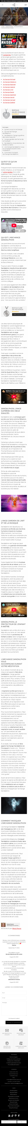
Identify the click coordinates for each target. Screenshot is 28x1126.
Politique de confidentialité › (13, 1060)
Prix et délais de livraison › (14, 1064)
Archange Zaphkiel (9, 95)
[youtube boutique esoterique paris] (9, 1116)
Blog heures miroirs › (14, 1098)
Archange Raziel (8, 92)
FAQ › (13, 1077)
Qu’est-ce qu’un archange (13, 129)
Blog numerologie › (13, 1104)
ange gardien (8, 172)
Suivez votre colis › (13, 1071)
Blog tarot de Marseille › (13, 1100)
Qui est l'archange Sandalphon (10, 132)
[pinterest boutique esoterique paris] (15, 1116)
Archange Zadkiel (9, 102)
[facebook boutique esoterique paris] (18, 1116)
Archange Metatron (9, 82)
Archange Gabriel (9, 87)
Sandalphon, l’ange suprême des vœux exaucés (13, 136)
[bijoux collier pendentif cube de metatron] (14, 316)
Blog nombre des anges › (14, 1105)
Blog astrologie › (14, 1102)
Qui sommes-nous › (13, 1073)
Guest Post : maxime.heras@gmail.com (14, 1083)
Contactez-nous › (14, 1075)
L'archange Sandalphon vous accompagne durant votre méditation (13, 148)
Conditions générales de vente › (13, 1062)
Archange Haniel (8, 97)
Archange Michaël (9, 79)
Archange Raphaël (9, 84)
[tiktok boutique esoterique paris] (12, 1116)
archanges (7, 55)
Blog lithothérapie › (13, 1107)
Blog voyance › (13, 1094)
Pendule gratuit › (14, 1090)
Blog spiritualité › (14, 1092)
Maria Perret (16, 928)
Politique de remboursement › (14, 1059)
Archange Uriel (8, 90)
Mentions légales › (14, 1057)
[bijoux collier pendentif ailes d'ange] (14, 119)
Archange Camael (9, 100)
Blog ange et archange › (13, 1096)
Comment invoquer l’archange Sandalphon (10, 153)
